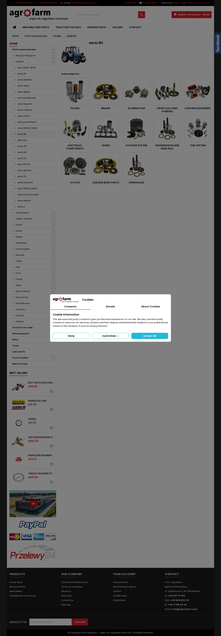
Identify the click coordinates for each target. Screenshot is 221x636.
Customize (109, 336)
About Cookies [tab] (150, 306)
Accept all (149, 336)
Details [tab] (110, 306)
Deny (71, 336)
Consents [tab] (70, 306)
